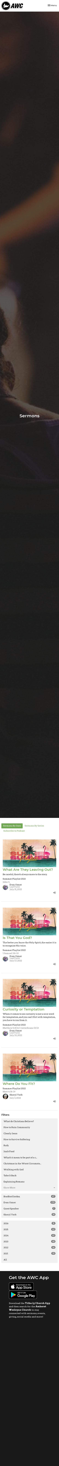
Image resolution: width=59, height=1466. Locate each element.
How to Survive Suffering (17, 1139)
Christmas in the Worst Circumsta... (22, 1163)
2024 (29, 1235)
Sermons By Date (12, 826)
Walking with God (13, 1169)
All (5, 1259)
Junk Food (9, 1151)
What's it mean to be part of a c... (20, 1157)
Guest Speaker (29, 1208)
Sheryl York (29, 1214)
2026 (29, 1223)
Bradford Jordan (29, 1196)
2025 (29, 1229)
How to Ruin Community (17, 1127)
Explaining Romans (14, 1181)
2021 (29, 1253)
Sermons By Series (34, 826)
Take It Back (10, 1175)
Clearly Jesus (10, 1133)
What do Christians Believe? (19, 1121)
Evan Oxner (29, 1202)
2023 (29, 1241)
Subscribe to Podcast (14, 831)
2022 (29, 1247)
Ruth (6, 1145)
